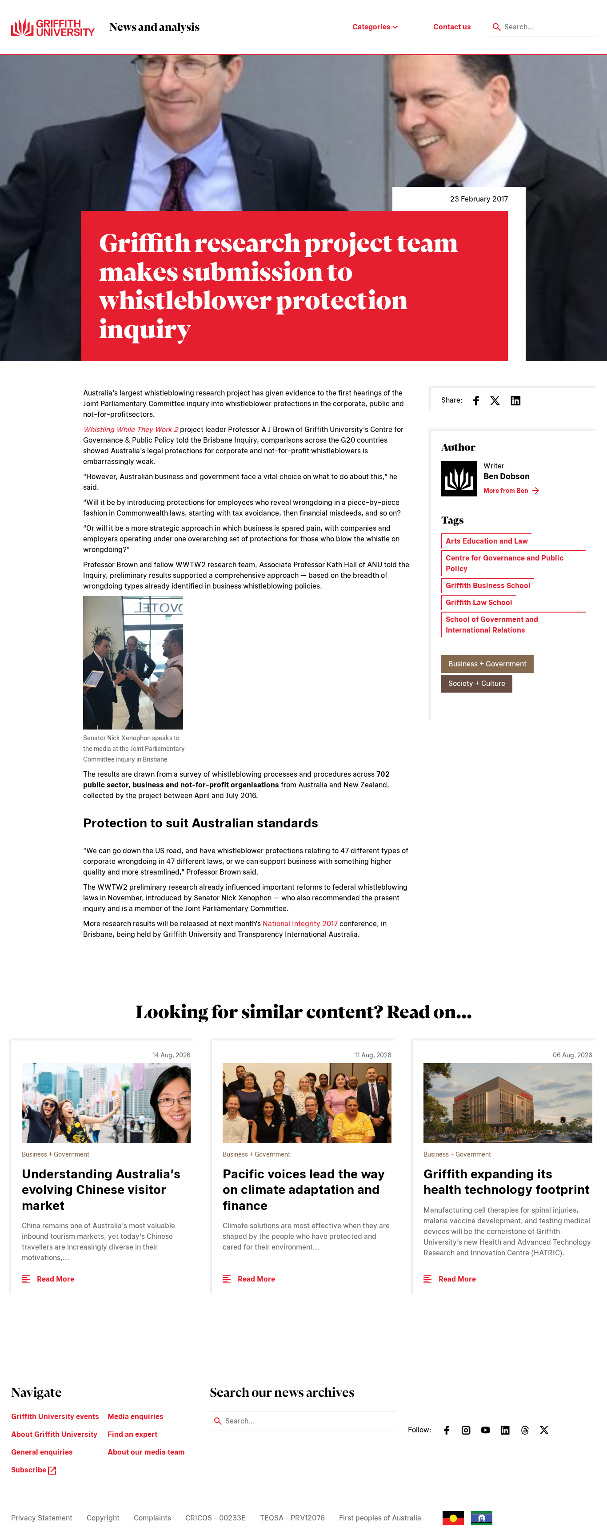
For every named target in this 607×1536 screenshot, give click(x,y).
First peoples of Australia (380, 1518)
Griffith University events (55, 1416)
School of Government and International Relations (492, 624)
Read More (55, 1279)
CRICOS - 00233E (215, 1518)
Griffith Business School (488, 585)
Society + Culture (476, 683)
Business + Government (487, 664)
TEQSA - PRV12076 (292, 1518)
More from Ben (505, 490)
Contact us (452, 27)
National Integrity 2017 (300, 923)
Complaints (152, 1518)
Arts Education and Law (487, 541)
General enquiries (42, 1452)
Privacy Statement (41, 1518)
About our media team (146, 1452)
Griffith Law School (479, 602)
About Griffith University (54, 1434)
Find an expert (132, 1434)
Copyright (103, 1518)
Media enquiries (136, 1416)
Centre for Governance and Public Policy (504, 563)
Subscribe (29, 1470)
